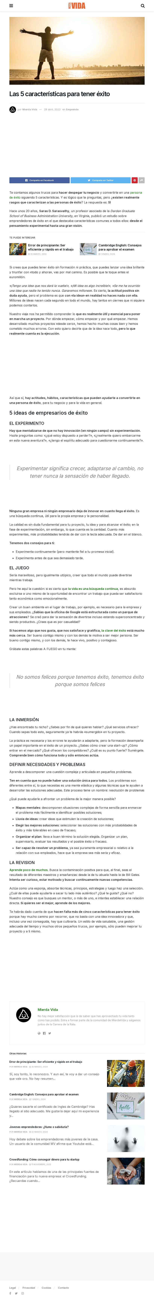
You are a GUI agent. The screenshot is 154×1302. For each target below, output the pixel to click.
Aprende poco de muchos (28, 870)
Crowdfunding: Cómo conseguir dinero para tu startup (44, 1159)
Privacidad (29, 1287)
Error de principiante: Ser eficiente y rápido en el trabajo (45, 1061)
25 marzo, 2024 (38, 254)
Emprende (72, 109)
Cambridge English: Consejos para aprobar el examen (44, 1094)
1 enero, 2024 (107, 254)
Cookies (46, 1287)
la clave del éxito (113, 630)
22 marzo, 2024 (39, 1132)
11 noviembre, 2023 (41, 1164)
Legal (12, 1287)
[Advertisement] (77, 146)
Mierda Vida (29, 109)
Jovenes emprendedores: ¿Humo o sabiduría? (39, 1126)
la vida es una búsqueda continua (93, 589)
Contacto (63, 1287)
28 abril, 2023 (52, 109)
